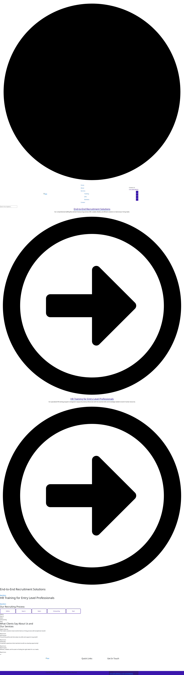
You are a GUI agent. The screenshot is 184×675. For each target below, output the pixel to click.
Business (86, 199)
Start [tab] (73, 611)
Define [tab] (8, 611)
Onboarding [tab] (56, 611)
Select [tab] (39, 611)
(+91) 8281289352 (133, 189)
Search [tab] (24, 611)
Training (86, 194)
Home (82, 185)
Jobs (85, 196)
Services (83, 191)
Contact (83, 202)
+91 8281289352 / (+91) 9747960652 (121, 673)
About (82, 188)
